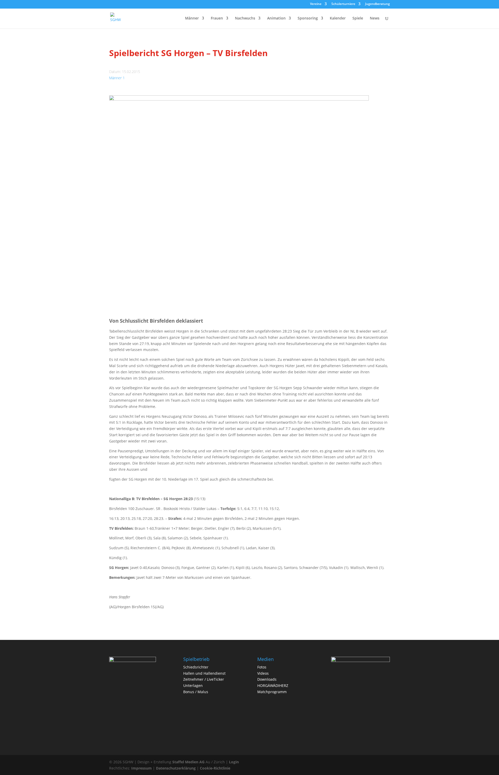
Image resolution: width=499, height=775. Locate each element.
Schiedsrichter (195, 667)
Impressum (141, 768)
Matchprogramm (272, 691)
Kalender (338, 18)
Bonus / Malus (195, 691)
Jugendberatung (377, 4)
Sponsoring (308, 18)
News (374, 18)
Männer (192, 18)
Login (234, 761)
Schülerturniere (343, 4)
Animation (276, 18)
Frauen (217, 18)
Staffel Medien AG (188, 761)
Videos (263, 673)
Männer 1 (117, 77)
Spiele (357, 18)
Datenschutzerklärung (176, 768)
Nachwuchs (245, 18)
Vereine (315, 4)
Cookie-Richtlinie (215, 768)
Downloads (267, 679)
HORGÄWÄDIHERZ (272, 685)
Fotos (261, 667)
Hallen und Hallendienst (204, 673)
